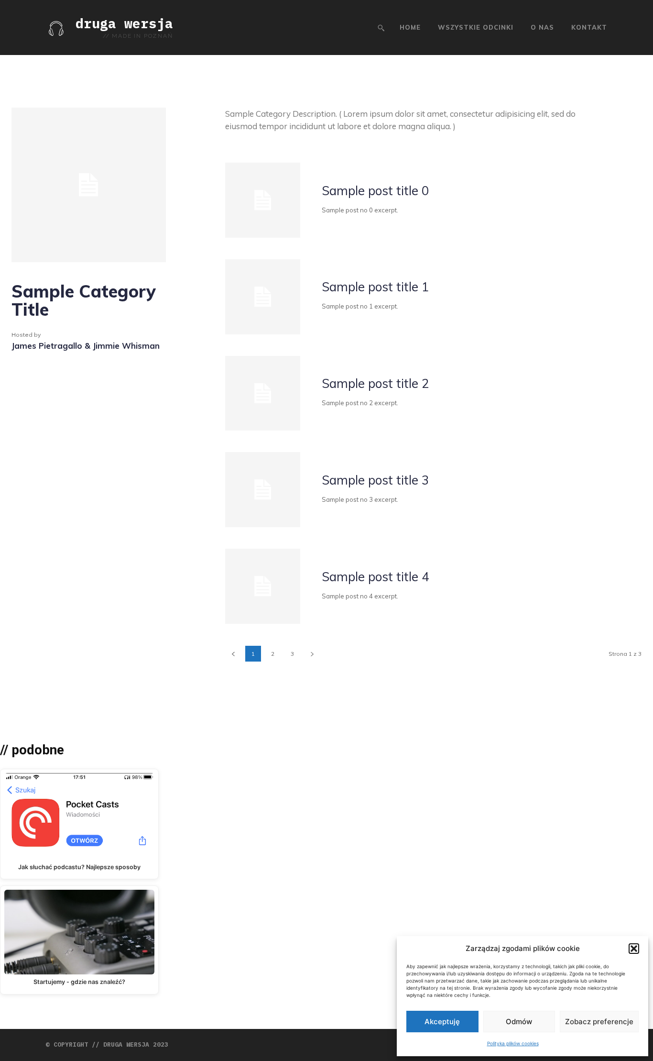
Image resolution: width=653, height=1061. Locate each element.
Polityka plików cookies (513, 1043)
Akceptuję (442, 1021)
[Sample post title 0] (262, 200)
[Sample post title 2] (262, 393)
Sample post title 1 (375, 287)
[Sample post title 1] (262, 296)
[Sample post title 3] (262, 489)
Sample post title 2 (375, 383)
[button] (634, 948)
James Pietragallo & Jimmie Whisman (85, 346)
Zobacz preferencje (599, 1021)
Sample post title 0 (375, 191)
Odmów (519, 1021)
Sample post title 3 (375, 480)
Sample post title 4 (375, 577)
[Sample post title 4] (262, 586)
